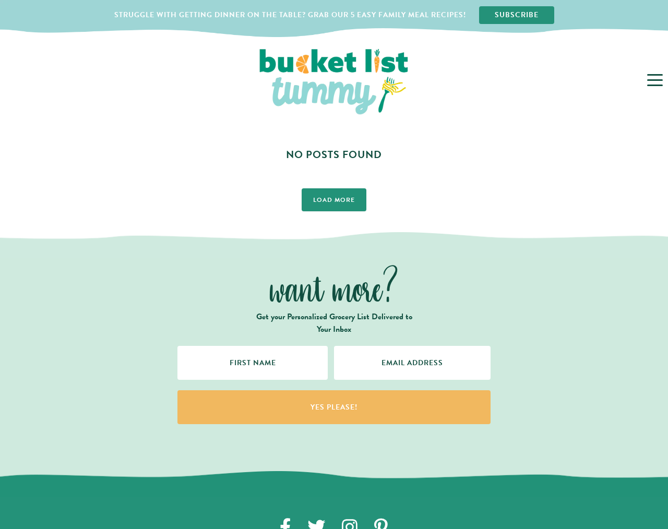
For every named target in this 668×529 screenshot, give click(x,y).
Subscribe (517, 14)
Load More (334, 200)
